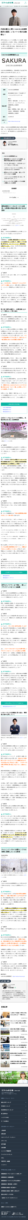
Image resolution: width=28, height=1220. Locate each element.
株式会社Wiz (6, 575)
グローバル (4, 1140)
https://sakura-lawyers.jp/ (14, 121)
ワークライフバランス (6, 1154)
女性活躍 (3, 1147)
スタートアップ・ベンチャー (8, 1137)
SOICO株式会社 (7, 407)
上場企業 (3, 1130)
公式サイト (17, 225)
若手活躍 (3, 1144)
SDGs (2, 1158)
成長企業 (3, 1133)
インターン (4, 1164)
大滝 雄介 (11, 987)
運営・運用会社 (4, 1213)
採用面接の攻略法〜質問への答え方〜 (10, 1191)
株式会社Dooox (7, 411)
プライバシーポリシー (6, 1211)
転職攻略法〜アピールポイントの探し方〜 (11, 1173)
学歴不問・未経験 (5, 1161)
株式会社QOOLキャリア (9, 706)
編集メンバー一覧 (16, 1213)
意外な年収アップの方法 (7, 1194)
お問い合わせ (4, 1214)
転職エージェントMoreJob (17, 1214)
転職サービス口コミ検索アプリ (8, 1206)
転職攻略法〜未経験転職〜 (7, 1177)
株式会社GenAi (7, 409)
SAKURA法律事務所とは (10, 156)
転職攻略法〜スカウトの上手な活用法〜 (11, 1180)
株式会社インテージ (8, 577)
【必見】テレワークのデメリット (9, 1197)
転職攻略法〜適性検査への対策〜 (9, 1184)
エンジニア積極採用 (6, 1151)
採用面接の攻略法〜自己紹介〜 (8, 1187)
